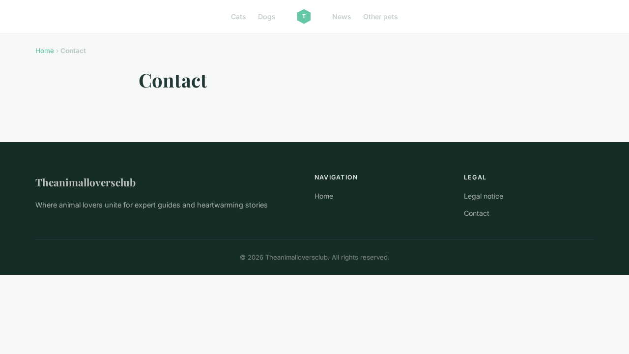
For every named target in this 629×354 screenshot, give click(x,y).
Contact (476, 213)
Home (44, 51)
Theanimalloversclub (85, 182)
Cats (238, 16)
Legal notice (483, 196)
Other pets (380, 16)
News (341, 16)
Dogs (267, 16)
